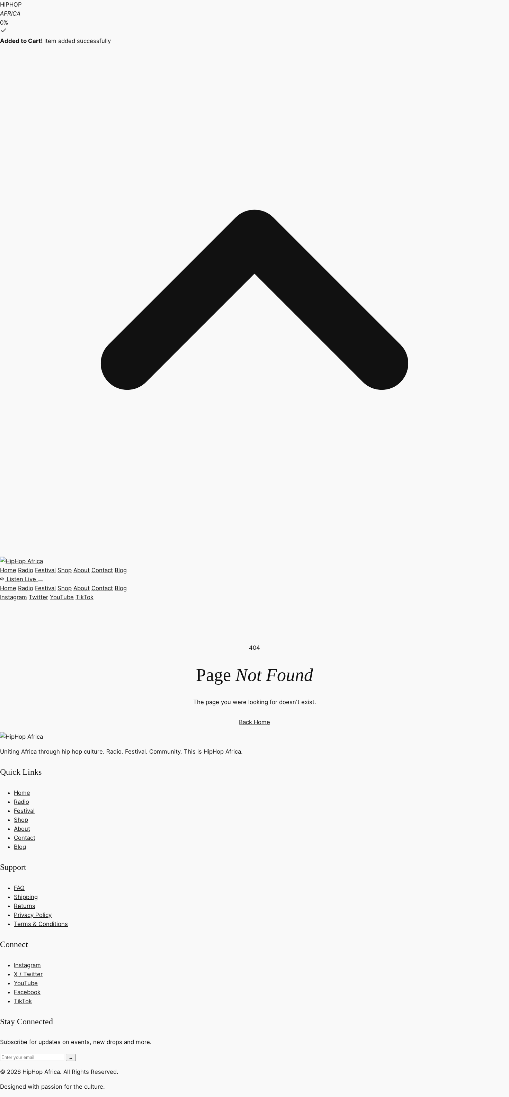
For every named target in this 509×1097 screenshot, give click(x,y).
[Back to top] (254, 552)
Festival (45, 570)
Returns (24, 905)
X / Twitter (28, 974)
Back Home (254, 722)
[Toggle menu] (40, 581)
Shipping (26, 896)
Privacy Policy (33, 914)
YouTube (62, 597)
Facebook (27, 992)
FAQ (19, 887)
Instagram (13, 597)
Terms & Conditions (41, 923)
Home (8, 570)
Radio (25, 570)
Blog (121, 570)
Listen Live (21, 579)
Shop (64, 570)
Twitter (38, 597)
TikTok (84, 597)
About (81, 570)
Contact (102, 570)
